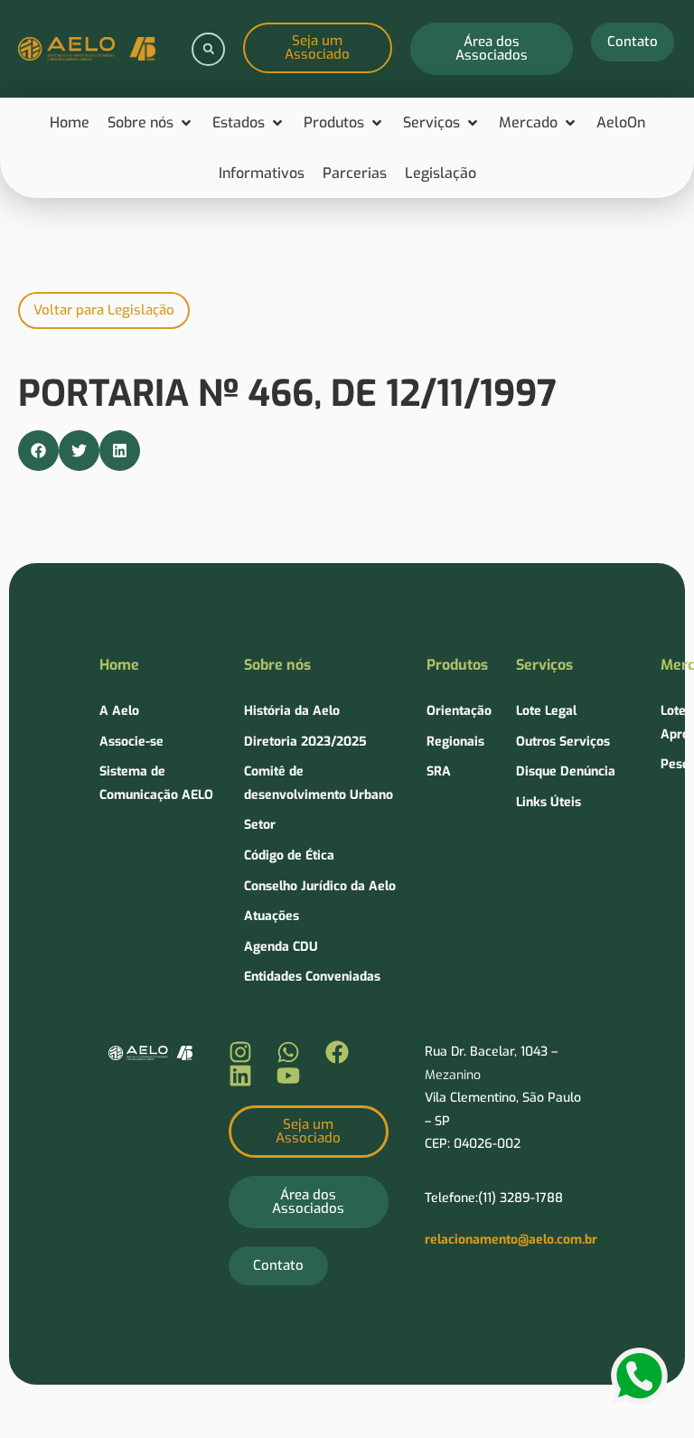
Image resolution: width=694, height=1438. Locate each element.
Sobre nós (277, 664)
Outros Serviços (563, 741)
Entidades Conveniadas (312, 976)
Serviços (544, 664)
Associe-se (131, 741)
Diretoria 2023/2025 (305, 741)
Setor (260, 824)
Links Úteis (548, 802)
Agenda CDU (281, 946)
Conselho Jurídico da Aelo (320, 886)
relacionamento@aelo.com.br (511, 1239)
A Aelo (119, 710)
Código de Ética (289, 855)
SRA (439, 771)
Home (119, 664)
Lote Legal (546, 710)
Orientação (459, 710)
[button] (208, 49)
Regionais (455, 741)
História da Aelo (292, 710)
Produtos (457, 664)
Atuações (271, 916)
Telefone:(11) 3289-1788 (494, 1198)
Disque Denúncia (565, 771)
